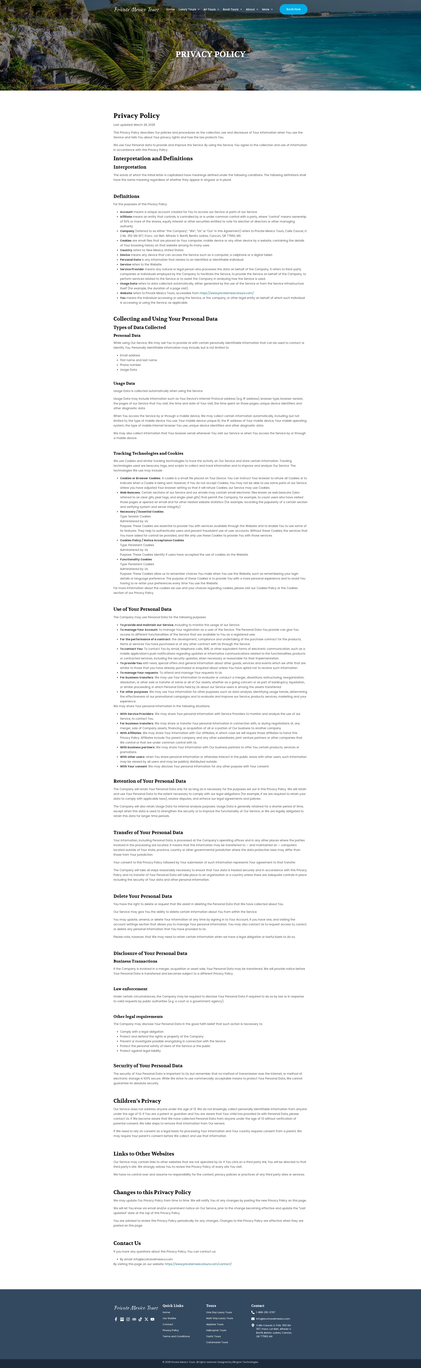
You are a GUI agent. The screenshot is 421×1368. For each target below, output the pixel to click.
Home (170, 9)
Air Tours (209, 9)
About (250, 9)
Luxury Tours (187, 9)
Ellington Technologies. (245, 1362)
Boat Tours (230, 9)
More (265, 9)
